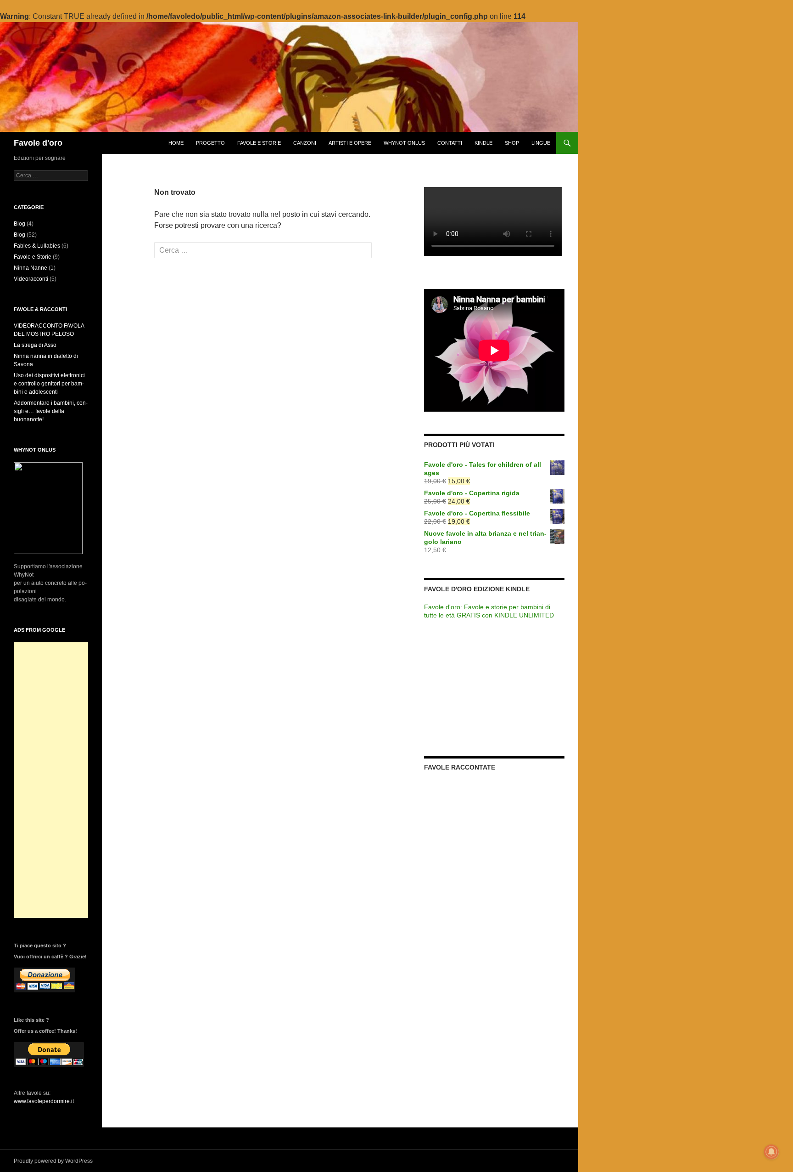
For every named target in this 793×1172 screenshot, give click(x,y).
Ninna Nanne (30, 268)
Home (176, 143)
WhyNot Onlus (404, 143)
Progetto (210, 143)
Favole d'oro (38, 142)
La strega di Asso (35, 345)
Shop (512, 143)
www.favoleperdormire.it (44, 1101)
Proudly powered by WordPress (53, 1161)
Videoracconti (31, 279)
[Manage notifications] (771, 1151)
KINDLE (483, 143)
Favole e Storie (259, 143)
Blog (19, 224)
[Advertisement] (51, 780)
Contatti (449, 143)
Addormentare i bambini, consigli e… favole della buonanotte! (51, 411)
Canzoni (304, 143)
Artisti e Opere (350, 143)
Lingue (540, 143)
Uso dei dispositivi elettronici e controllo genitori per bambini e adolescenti (49, 383)
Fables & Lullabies (37, 246)
